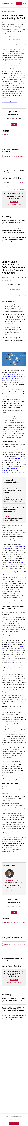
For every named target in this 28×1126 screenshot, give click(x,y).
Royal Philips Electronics (9, 102)
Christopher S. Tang (14, 284)
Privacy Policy (16, 1119)
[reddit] (16, 44)
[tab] (6, 182)
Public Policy (5, 258)
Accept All (14, 1123)
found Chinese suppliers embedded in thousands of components (11, 470)
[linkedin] (11, 44)
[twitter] (14, 44)
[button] (3, 4)
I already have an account (14, 204)
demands (10, 663)
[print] (25, 44)
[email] (19, 44)
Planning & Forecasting (8, 11)
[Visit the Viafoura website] (22, 189)
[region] (14, 186)
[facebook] (9, 44)
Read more (23, 983)
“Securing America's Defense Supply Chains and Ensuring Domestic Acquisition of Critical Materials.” (13, 376)
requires (9, 644)
